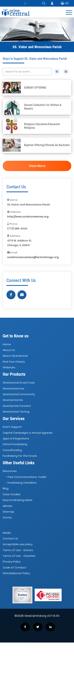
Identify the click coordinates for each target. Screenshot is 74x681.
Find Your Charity (14, 361)
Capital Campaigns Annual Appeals (27, 433)
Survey (7, 517)
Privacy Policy (11, 562)
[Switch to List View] (57, 71)
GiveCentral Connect (17, 406)
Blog (5, 488)
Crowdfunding (12, 450)
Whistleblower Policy (16, 573)
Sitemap (8, 511)
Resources (10, 471)
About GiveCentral (15, 356)
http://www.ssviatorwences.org (27, 216)
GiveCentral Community (19, 394)
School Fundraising (15, 444)
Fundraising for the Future (20, 456)
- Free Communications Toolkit (26, 477)
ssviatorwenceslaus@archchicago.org (33, 257)
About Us (9, 350)
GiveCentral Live (13, 388)
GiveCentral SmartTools (19, 382)
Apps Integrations (16, 438)
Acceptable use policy (18, 544)
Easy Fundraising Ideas (17, 500)
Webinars (9, 367)
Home (7, 344)
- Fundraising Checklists (21, 482)
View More (37, 166)
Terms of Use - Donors (18, 550)
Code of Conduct (14, 567)
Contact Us (10, 538)
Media (7, 533)
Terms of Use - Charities (19, 556)
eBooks (7, 506)
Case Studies (11, 494)
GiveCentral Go (13, 400)
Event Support (12, 427)
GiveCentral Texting (16, 411)
